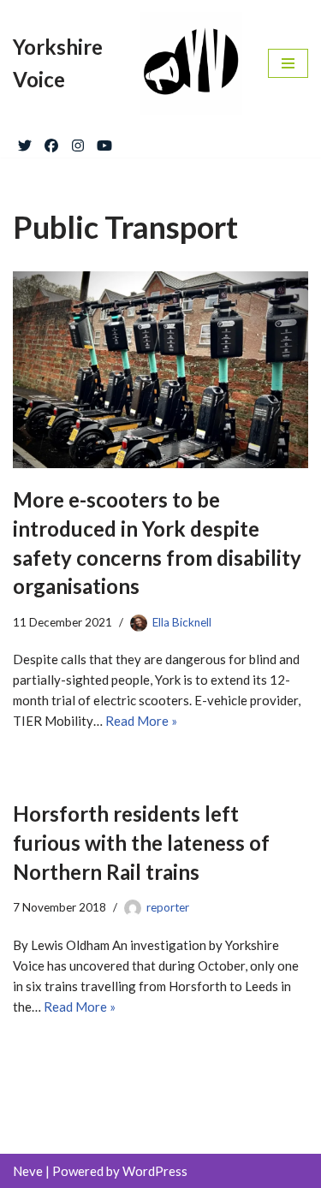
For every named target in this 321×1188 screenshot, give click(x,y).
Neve (28, 1171)
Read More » (141, 720)
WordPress (154, 1171)
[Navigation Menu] (288, 63)
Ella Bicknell (181, 622)
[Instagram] (78, 142)
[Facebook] (51, 142)
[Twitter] (25, 142)
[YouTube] (104, 142)
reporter (167, 907)
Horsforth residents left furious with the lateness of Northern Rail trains (141, 842)
